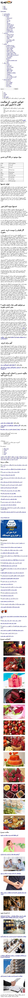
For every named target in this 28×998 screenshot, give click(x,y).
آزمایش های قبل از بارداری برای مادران (10, 854)
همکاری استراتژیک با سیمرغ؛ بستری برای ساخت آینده (13, 936)
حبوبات (5, 452)
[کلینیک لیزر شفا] (11, 537)
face (4, 6)
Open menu (3, 11)
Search (16, 88)
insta (4, 7)
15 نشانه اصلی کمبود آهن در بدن (8, 365)
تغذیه (4, 454)
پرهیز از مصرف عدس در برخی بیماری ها (10, 429)
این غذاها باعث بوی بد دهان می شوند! (9, 835)
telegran (5, 8)
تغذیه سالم (6, 448)
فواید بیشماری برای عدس (7, 423)
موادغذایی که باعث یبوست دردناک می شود (11, 873)
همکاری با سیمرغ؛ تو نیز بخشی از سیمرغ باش (11, 976)
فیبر (4, 451)
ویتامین (5, 450)
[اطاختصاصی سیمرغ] (14, 648)
